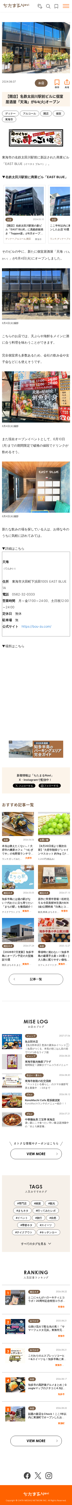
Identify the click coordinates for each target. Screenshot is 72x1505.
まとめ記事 (21, 965)
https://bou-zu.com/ (36, 626)
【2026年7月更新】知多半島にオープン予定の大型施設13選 (18, 955)
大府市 (28, 858)
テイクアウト (8, 912)
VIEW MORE (36, 1154)
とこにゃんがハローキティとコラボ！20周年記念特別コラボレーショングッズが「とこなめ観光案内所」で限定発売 (46, 1302)
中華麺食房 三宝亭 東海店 (40, 1119)
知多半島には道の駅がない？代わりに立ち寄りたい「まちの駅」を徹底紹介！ (17, 902)
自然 (53, 1217)
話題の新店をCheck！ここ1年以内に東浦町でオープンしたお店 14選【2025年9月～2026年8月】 (47, 1418)
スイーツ (49, 965)
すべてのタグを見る (34, 1243)
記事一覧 (36, 979)
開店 (4, 965)
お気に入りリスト (56, 6)
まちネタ (52, 912)
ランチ (5, 859)
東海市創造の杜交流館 (38, 1080)
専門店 (23, 1203)
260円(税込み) (47, 859)
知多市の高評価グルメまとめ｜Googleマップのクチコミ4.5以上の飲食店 (47, 1388)
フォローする (50, 785)
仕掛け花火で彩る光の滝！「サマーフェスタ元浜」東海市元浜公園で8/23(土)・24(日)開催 (46, 1330)
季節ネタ (27, 1225)
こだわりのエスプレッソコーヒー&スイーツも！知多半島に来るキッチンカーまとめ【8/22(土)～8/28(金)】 (47, 1360)
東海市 (25, 911)
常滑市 (64, 911)
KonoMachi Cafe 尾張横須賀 (42, 1100)
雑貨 (38, 1203)
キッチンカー (49, 1232)
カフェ (41, 965)
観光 (40, 912)
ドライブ (20, 912)
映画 (45, 912)
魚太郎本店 (31, 1041)
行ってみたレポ (17, 859)
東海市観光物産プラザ (38, 1061)
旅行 (39, 1217)
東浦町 (61, 1423)
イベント (22, 1217)
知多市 (61, 1394)
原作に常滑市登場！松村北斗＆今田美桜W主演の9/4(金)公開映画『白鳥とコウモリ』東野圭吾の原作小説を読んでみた (53, 906)
